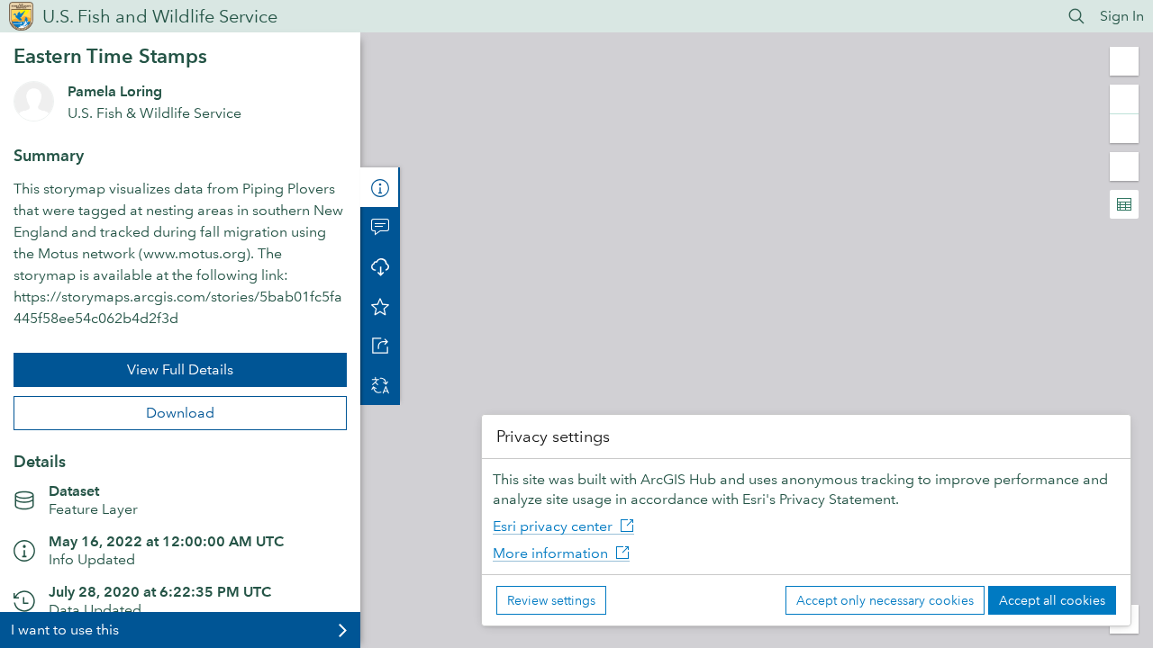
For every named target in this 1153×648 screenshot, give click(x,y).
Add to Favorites (380, 306)
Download (180, 412)
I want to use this (65, 629)
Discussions (380, 227)
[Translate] (380, 385)
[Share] (380, 345)
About (380, 187)
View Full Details (180, 369)
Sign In (1122, 15)
